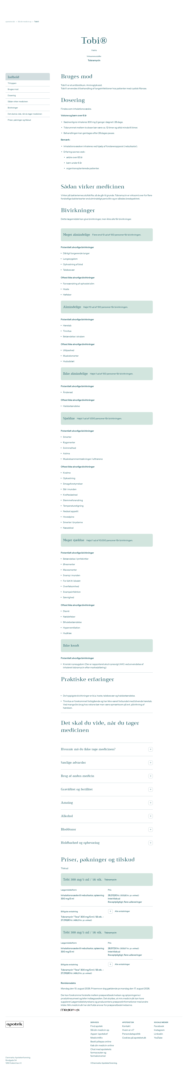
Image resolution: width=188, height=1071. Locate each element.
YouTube (158, 1037)
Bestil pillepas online (100, 1041)
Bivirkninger (13, 107)
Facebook (159, 1026)
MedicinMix (96, 1037)
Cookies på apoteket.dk (134, 1037)
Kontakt (126, 1026)
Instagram (159, 1030)
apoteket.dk (10, 22)
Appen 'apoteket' (99, 1033)
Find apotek (96, 1026)
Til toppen (12, 83)
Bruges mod (13, 89)
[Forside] (15, 1024)
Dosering (12, 95)
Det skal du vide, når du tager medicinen (25, 114)
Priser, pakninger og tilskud (19, 120)
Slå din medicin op (24, 22)
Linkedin (158, 1033)
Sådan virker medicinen (18, 101)
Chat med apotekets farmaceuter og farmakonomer (100, 1052)
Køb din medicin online (102, 1045)
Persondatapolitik (131, 1033)
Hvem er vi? (128, 1030)
